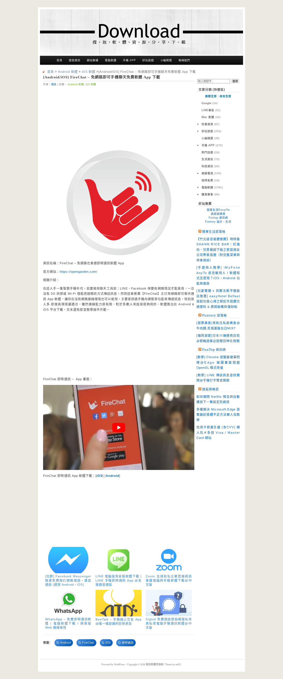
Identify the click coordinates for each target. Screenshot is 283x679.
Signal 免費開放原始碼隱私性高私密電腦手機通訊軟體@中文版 (169, 623)
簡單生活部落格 (213, 232)
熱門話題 (211, 152)
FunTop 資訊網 (214, 350)
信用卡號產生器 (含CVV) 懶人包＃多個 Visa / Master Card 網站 (218, 432)
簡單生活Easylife (218, 209)
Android (112, 475)
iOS (100, 475)
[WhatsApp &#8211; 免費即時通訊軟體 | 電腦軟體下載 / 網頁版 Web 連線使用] (68, 603)
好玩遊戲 (148, 60)
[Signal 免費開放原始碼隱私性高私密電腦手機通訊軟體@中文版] (169, 603)
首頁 (59, 60)
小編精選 (166, 60)
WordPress (119, 664)
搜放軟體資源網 (154, 664)
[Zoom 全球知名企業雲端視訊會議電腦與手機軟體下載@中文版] (169, 560)
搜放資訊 (74, 60)
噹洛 (54, 84)
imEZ (178, 664)
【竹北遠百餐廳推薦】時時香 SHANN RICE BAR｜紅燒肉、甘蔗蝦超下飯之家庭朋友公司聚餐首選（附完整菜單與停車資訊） (218, 249)
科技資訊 (211, 166)
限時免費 (211, 180)
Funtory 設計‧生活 (218, 221)
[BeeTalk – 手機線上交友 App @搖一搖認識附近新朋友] (119, 603)
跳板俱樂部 (218, 213)
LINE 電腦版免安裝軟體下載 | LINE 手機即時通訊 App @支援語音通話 (119, 580)
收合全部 (225, 96)
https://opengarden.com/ (78, 271)
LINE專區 (211, 110)
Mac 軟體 (211, 117)
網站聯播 (92, 60)
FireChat (88, 642)
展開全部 (211, 96)
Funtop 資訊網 (218, 217)
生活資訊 (211, 159)
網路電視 (211, 173)
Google (210, 103)
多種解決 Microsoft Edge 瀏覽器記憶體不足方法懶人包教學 (218, 415)
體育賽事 (211, 194)
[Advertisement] (118, 118)
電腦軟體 (110, 60)
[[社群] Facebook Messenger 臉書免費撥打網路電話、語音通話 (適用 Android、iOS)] (68, 560)
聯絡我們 (184, 60)
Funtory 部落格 (214, 315)
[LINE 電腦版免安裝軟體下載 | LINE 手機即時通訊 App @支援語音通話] (119, 560)
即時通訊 (128, 642)
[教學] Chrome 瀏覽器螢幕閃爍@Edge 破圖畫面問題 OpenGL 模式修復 (218, 362)
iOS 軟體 (90, 84)
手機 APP (129, 60)
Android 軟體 (76, 84)
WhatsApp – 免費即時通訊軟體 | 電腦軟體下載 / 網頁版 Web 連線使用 (68, 623)
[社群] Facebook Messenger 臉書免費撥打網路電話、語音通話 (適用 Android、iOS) (68, 580)
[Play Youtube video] (118, 427)
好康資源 (211, 124)
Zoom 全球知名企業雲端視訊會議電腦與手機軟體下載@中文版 (169, 580)
